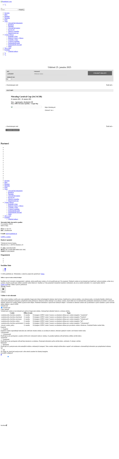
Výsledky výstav (13, 39)
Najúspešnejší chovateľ (15, 45)
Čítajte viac (4, 284)
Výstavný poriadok (13, 41)
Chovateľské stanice (14, 28)
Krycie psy (11, 29)
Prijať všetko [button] (11, 284)
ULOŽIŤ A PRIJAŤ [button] (7, 353)
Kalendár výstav (13, 36)
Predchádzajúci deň (12, 85)
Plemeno (7, 16)
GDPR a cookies (6, 237)
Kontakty (7, 50)
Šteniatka (7, 18)
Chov (6, 21)
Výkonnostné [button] (5, 332)
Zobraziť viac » (49, 110)
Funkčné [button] (3, 327)
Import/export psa (13, 33)
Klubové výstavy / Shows (15, 38)
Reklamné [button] (4, 343)
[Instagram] (5, 270)
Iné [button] (2, 348)
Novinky (7, 13)
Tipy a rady (7, 48)
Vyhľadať (37, 71)
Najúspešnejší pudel (14, 43)
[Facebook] (5, 269)
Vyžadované (6, 307)
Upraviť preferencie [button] (21, 284)
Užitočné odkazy (13, 51)
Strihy (10, 46)
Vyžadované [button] (4, 306)
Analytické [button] (4, 337)
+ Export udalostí (12, 130)
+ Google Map (34, 103)
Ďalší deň (109, 85)
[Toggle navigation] (1, 8)
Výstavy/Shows (9, 34)
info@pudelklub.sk (11, 233)
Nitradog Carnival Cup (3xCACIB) (26, 96)
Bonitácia (11, 24)
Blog (5, 14)
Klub (5, 19)
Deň (8, 71)
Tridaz (42, 274)
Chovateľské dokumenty (15, 23)
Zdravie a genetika (13, 31)
